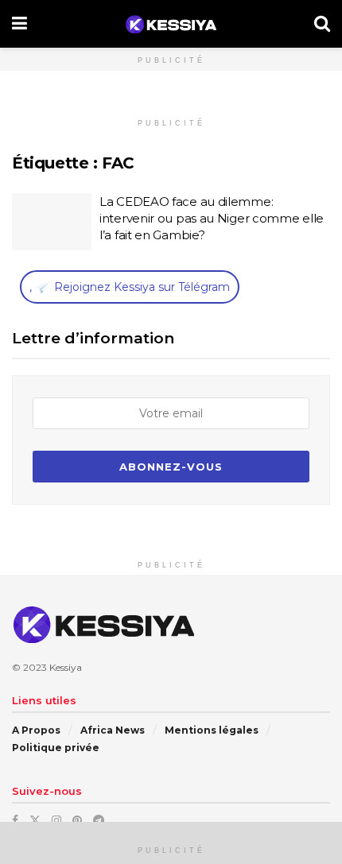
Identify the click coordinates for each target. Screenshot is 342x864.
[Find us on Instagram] (56, 820)
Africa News (112, 730)
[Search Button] (322, 24)
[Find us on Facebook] (15, 820)
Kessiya (65, 667)
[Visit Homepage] (170, 24)
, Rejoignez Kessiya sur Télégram (129, 287)
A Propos (36, 730)
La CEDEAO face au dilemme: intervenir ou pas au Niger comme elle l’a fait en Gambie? (211, 218)
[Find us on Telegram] (98, 820)
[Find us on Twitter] (35, 820)
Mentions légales (211, 730)
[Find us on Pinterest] (77, 820)
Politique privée (55, 748)
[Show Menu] (19, 24)
